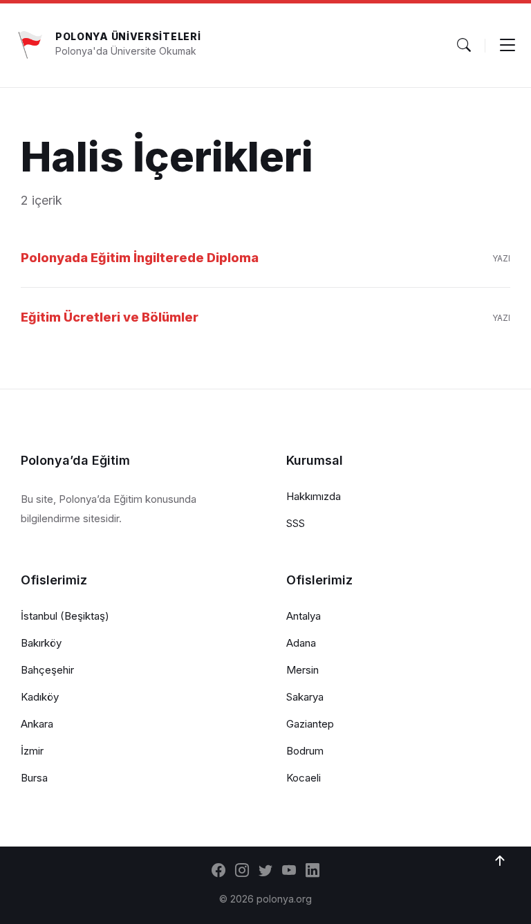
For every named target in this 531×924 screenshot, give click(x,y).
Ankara (37, 723)
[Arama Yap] (464, 45)
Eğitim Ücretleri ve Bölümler (109, 317)
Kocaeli (303, 777)
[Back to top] (500, 861)
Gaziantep (310, 723)
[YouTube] (289, 871)
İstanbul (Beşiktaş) (65, 615)
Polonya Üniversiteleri (128, 36)
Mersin (302, 669)
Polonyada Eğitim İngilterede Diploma (140, 257)
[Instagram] (242, 871)
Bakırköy (41, 642)
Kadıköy (40, 696)
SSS (295, 523)
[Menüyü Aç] (507, 45)
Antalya (303, 615)
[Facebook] (218, 871)
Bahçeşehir (47, 669)
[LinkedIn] (312, 871)
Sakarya (305, 696)
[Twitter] (265, 871)
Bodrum (305, 750)
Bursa (34, 777)
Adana (301, 642)
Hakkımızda (313, 496)
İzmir (32, 750)
